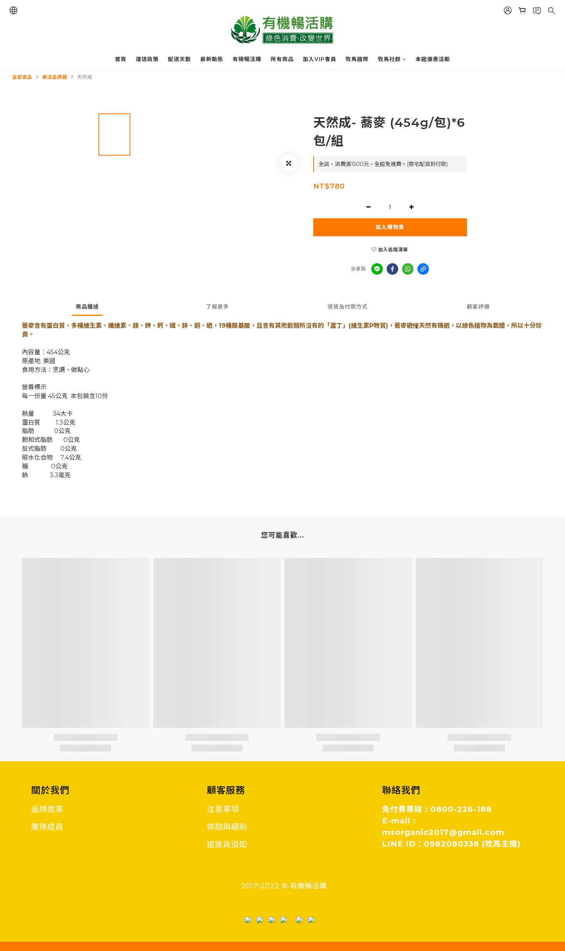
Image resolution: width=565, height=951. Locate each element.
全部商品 (22, 77)
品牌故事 (47, 809)
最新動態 (211, 59)
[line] (377, 269)
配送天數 (179, 59)
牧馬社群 (389, 59)
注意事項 (223, 809)
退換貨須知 (227, 844)
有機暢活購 (247, 59)
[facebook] (392, 269)
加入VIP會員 (319, 59)
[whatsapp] (408, 269)
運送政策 (147, 59)
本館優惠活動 (432, 59)
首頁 (120, 59)
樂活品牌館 (54, 77)
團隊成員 (47, 827)
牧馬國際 (357, 59)
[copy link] (423, 269)
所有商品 (282, 59)
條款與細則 (227, 827)
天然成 (84, 77)
